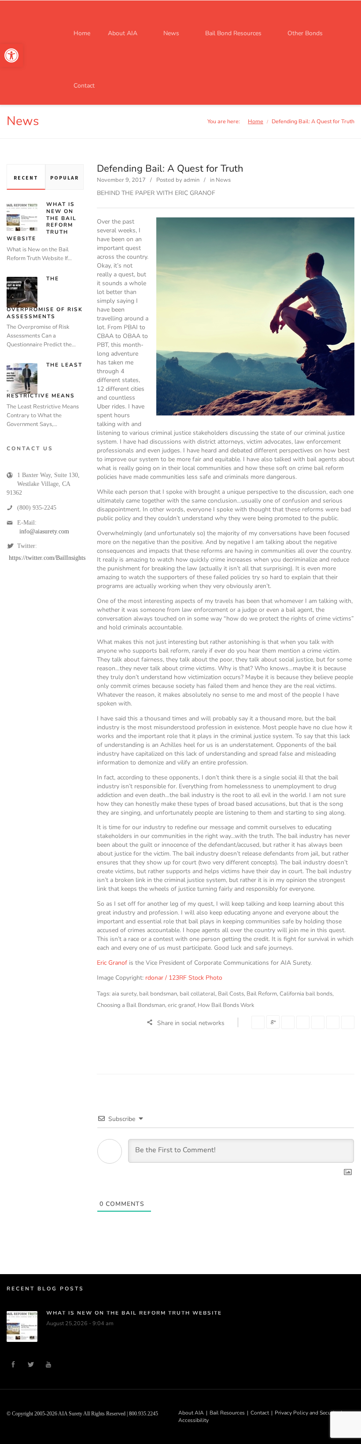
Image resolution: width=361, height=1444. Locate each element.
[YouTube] (48, 1364)
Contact (259, 1412)
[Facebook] (13, 1364)
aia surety (124, 994)
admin (191, 180)
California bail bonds (306, 994)
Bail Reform (262, 994)
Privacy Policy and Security (307, 1412)
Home (255, 121)
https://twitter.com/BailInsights (47, 558)
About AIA (191, 1412)
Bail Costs (231, 994)
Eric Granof (112, 963)
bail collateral (197, 994)
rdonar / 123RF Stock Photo (183, 978)
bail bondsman (158, 994)
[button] (11, 55)
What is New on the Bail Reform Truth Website (134, 1312)
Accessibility (193, 1420)
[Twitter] (30, 1364)
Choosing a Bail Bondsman (131, 1005)
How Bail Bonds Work (226, 1005)
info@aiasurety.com (44, 531)
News (223, 180)
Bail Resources (227, 1412)
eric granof (181, 1005)
